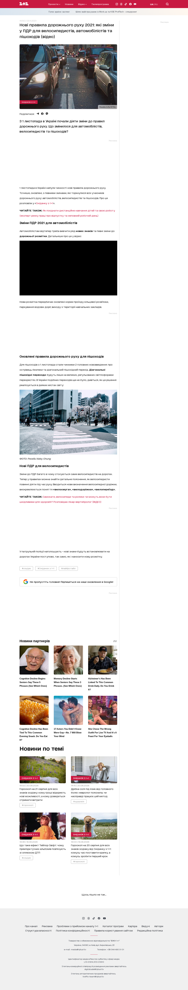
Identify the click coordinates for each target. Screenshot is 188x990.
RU (156, 4)
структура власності (38, 930)
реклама (47, 926)
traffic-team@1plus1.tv (93, 976)
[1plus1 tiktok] (94, 918)
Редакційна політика (150, 930)
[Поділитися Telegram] (38, 114)
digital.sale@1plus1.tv (94, 969)
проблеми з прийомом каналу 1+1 (77, 926)
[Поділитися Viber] (47, 113)
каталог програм (113, 926)
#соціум (26, 568)
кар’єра (132, 926)
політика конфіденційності (73, 930)
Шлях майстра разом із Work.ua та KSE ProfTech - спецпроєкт (106, 12)
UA (151, 4)
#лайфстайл (68, 568)
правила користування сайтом (113, 930)
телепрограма (100, 4)
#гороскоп (27, 805)
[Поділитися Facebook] (42, 114)
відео (81, 4)
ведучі (146, 926)
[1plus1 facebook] (99, 918)
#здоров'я (78, 801)
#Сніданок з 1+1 (46, 568)
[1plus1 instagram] (83, 918)
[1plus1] (24, 4)
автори (158, 926)
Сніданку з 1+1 (44, 203)
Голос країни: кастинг (59, 12)
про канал (31, 926)
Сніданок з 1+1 (28, 102)
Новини (69, 4)
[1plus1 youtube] (104, 918)
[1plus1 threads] (89, 918)
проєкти (53, 4)
